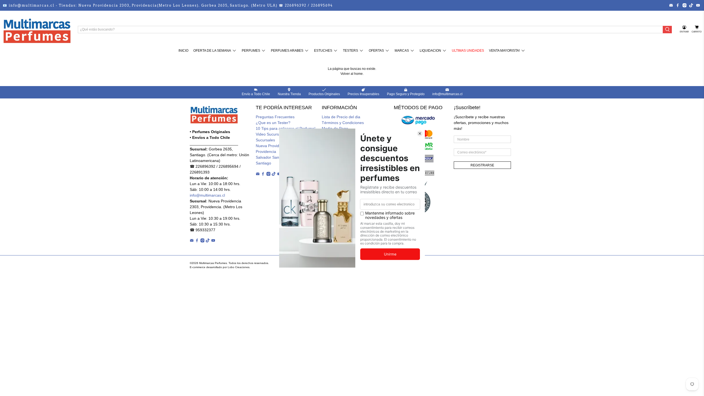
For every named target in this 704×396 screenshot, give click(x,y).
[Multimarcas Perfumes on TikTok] (691, 5)
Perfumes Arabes (287, 51)
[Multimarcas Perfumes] (36, 29)
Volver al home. (352, 74)
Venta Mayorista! (504, 51)
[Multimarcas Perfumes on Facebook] (678, 5)
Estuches (323, 51)
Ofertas (376, 51)
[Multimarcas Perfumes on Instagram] (684, 5)
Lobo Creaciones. (239, 267)
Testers (350, 51)
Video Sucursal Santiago (277, 134)
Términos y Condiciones (343, 122)
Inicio (183, 51)
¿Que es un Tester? (273, 122)
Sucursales (265, 140)
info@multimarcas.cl (207, 195)
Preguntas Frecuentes (275, 117)
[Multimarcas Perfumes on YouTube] (698, 5)
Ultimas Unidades (468, 51)
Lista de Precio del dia (341, 117)
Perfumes (251, 51)
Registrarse (482, 165)
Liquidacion (430, 51)
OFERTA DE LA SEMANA (212, 51)
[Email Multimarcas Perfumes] (671, 5)
